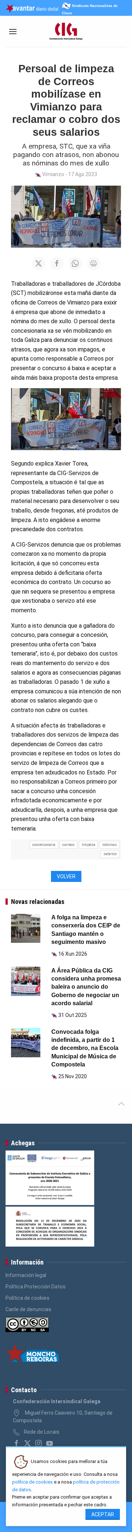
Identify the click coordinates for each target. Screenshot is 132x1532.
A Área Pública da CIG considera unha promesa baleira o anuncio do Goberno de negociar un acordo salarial (86, 987)
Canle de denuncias (28, 1309)
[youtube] (49, 1443)
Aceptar (102, 1514)
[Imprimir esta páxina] (93, 263)
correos (68, 845)
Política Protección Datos (36, 1287)
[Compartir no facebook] (56, 263)
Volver (66, 876)
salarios (110, 854)
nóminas (109, 845)
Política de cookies (28, 1298)
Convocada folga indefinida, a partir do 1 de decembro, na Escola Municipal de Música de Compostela (84, 1048)
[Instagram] (38, 1443)
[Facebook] (16, 1443)
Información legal (26, 1275)
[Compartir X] (38, 263)
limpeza (88, 845)
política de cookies (32, 1482)
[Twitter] (27, 1443)
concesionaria (43, 845)
